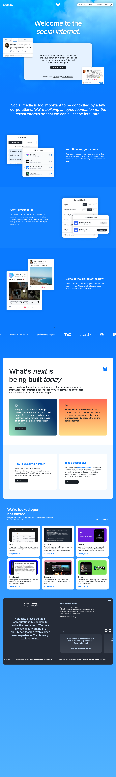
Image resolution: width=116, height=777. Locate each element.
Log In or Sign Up (58, 67)
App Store (56, 76)
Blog (90, 5)
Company (82, 5)
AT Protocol (98, 5)
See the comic (21, 481)
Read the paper (72, 482)
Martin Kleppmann (84, 468)
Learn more (20, 429)
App (106, 5)
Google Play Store (67, 76)
